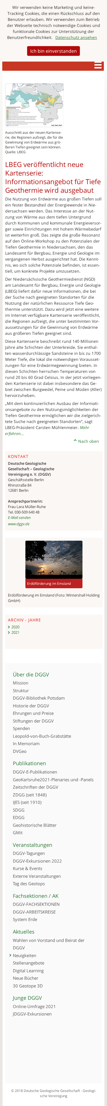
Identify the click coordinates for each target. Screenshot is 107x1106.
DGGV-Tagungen (29, 853)
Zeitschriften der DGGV (35, 787)
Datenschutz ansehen (76, 37)
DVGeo (20, 751)
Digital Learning (28, 970)
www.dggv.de (18, 523)
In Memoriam (26, 743)
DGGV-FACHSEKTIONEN (36, 904)
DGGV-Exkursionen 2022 (37, 861)
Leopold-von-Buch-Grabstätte (42, 736)
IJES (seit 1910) (27, 802)
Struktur (21, 690)
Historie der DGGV (31, 706)
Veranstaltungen (32, 844)
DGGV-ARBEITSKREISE (34, 912)
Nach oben (88, 441)
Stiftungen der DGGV (33, 721)
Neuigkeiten (24, 955)
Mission (20, 683)
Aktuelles (24, 931)
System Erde (25, 919)
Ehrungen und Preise (33, 713)
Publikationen (29, 763)
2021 (15, 632)
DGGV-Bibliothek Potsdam (39, 698)
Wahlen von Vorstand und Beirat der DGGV (48, 944)
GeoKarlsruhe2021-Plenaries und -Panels (53, 779)
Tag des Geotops (29, 883)
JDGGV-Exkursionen (32, 1014)
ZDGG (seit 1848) (30, 795)
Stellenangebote (28, 963)
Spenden (21, 728)
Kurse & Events (27, 868)
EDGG (19, 817)
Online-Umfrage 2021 (34, 1006)
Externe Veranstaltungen (37, 876)
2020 (15, 626)
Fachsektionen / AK (35, 895)
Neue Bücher (25, 978)
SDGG (19, 810)
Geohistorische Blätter (34, 825)
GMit (18, 832)
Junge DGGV (27, 997)
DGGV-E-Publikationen (35, 772)
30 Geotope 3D (28, 986)
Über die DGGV (31, 674)
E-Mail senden (19, 517)
